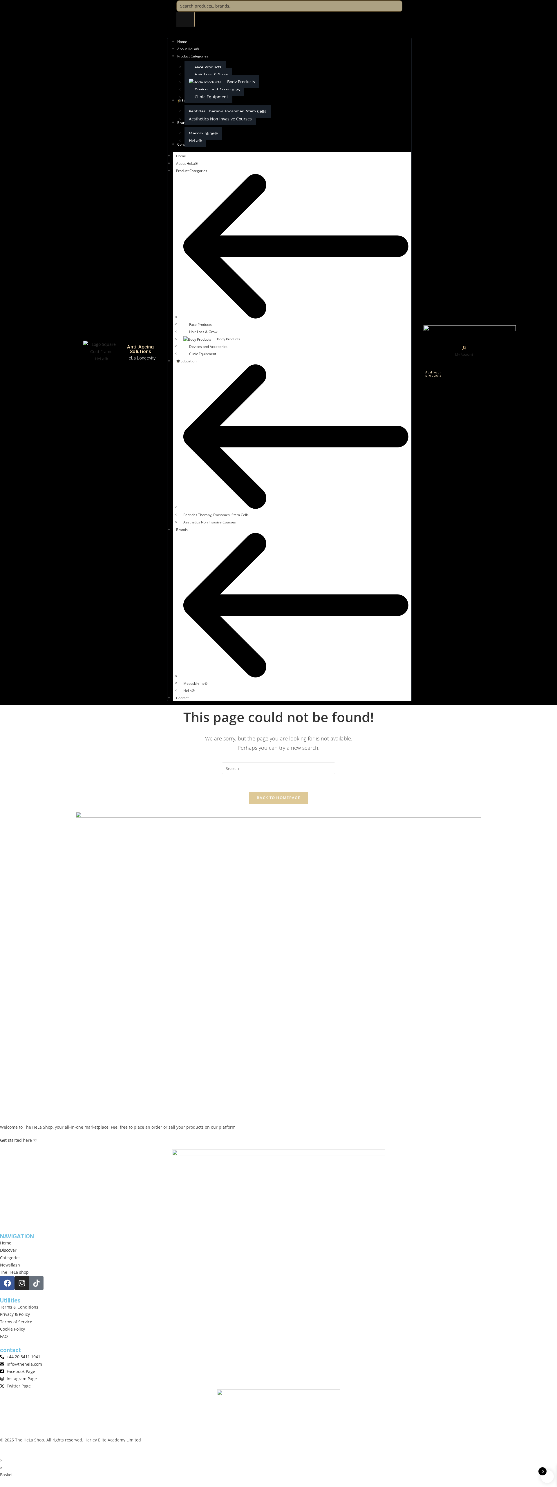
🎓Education (186, 361)
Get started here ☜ (18, 1140)
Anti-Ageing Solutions (140, 349)
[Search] (185, 19)
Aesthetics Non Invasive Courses (209, 522)
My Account (464, 355)
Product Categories (191, 170)
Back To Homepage (278, 797)
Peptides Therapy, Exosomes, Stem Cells (216, 514)
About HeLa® (187, 163)
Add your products (433, 374)
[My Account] (464, 348)
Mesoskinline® (195, 683)
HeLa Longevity (140, 358)
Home (181, 155)
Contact (182, 697)
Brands (182, 529)
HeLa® (189, 690)
